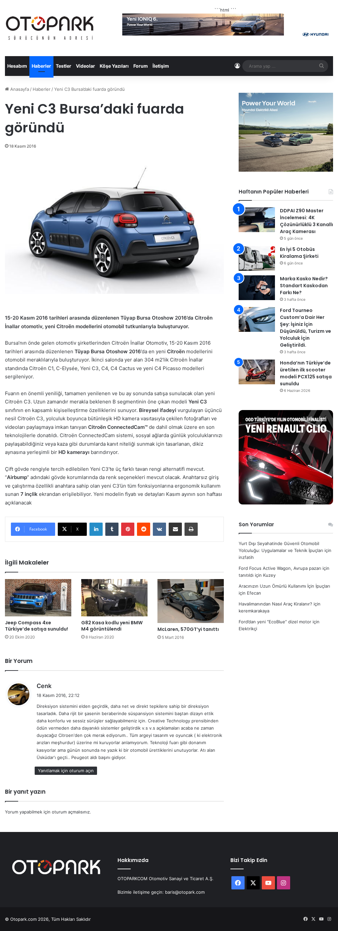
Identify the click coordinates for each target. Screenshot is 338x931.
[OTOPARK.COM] (50, 28)
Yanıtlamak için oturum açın (66, 770)
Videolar (85, 66)
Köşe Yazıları (114, 66)
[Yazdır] (191, 529)
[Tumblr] (111, 529)
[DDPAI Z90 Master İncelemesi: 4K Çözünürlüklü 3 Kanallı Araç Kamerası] (257, 219)
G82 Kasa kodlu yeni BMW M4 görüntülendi (112, 625)
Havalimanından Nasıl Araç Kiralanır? (275, 603)
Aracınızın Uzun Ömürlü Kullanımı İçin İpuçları (284, 586)
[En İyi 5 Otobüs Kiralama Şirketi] (257, 258)
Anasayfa (19, 89)
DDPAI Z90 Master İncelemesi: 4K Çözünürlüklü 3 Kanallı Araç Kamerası (306, 221)
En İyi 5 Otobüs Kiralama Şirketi (299, 252)
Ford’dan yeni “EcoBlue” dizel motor (275, 621)
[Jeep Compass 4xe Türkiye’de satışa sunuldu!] (38, 597)
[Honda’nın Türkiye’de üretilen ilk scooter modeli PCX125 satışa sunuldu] (257, 372)
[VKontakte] (159, 529)
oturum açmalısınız (71, 811)
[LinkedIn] (96, 529)
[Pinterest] (127, 529)
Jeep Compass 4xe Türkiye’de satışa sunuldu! (36, 625)
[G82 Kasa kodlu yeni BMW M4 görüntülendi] (114, 597)
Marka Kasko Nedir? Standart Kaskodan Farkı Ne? (304, 285)
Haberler (41, 66)
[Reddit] (143, 529)
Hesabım (17, 66)
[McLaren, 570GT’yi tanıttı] (190, 601)
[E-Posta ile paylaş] (175, 529)
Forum (140, 66)
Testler (63, 66)
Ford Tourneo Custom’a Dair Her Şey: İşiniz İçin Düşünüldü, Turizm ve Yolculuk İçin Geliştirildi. (305, 327)
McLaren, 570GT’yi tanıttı (188, 629)
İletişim (160, 66)
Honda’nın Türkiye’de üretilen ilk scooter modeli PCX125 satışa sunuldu (306, 373)
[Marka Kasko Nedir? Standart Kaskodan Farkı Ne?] (257, 287)
